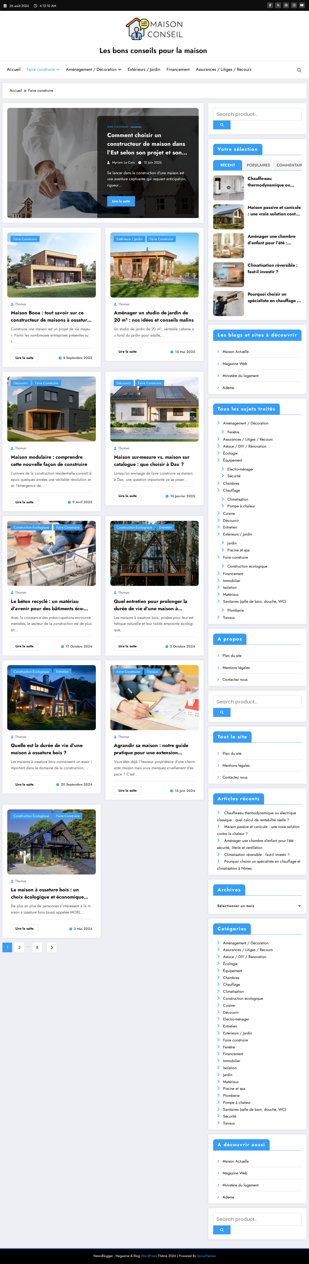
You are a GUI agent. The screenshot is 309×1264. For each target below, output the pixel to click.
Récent (227, 165)
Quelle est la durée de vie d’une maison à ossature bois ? (47, 749)
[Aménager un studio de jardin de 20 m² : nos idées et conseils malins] (154, 264)
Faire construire (41, 69)
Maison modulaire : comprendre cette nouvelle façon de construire (49, 461)
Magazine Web (235, 363)
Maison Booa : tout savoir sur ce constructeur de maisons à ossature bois (50, 316)
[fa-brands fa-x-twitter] (278, 5)
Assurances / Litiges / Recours (223, 69)
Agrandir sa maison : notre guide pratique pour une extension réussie (151, 749)
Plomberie (235, 610)
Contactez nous (235, 679)
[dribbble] (286, 5)
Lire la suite (121, 201)
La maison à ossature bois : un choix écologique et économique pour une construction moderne (47, 893)
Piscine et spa (238, 550)
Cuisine (229, 513)
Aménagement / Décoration (91, 69)
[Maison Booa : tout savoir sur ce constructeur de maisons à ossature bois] (51, 264)
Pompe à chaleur (241, 506)
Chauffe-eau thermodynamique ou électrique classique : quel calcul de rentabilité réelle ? (274, 181)
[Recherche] (299, 70)
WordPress (149, 1255)
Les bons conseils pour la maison (153, 50)
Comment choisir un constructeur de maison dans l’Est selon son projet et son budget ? (146, 144)
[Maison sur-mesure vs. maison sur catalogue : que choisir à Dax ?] (154, 408)
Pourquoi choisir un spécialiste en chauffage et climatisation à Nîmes (274, 297)
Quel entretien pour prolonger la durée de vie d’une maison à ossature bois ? (150, 605)
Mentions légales (236, 667)
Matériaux (231, 594)
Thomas (20, 304)
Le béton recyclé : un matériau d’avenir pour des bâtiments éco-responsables (47, 605)
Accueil (14, 69)
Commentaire (288, 165)
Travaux (152, 671)
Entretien (165, 527)
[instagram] (294, 5)
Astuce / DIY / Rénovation (244, 446)
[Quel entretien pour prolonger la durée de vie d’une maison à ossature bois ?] (154, 553)
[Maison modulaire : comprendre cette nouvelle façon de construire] (51, 408)
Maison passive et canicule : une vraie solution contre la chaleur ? (274, 210)
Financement (178, 69)
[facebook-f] (270, 5)
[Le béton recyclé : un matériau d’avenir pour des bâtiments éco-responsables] (51, 553)
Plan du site (232, 655)
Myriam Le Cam (123, 162)
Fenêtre (233, 432)
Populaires (258, 165)
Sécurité (233, 476)
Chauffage (231, 490)
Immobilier (231, 580)
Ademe (228, 387)
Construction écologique (31, 527)
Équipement (232, 460)
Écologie (230, 453)
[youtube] (302, 5)
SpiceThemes (206, 1255)
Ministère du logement (241, 375)
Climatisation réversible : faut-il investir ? (273, 268)
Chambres (231, 483)
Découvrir (21, 383)
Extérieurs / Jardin (144, 69)
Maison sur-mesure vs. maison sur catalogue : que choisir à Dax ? (152, 461)
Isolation (230, 587)
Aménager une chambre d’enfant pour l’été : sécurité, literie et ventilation (271, 239)
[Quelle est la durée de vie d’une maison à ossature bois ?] (51, 697)
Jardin (232, 543)
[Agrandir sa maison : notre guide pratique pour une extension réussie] (154, 697)
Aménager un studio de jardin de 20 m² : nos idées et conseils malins (154, 316)
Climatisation (237, 499)
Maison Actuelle (236, 351)
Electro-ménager (240, 469)
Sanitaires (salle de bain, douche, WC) (254, 601)
